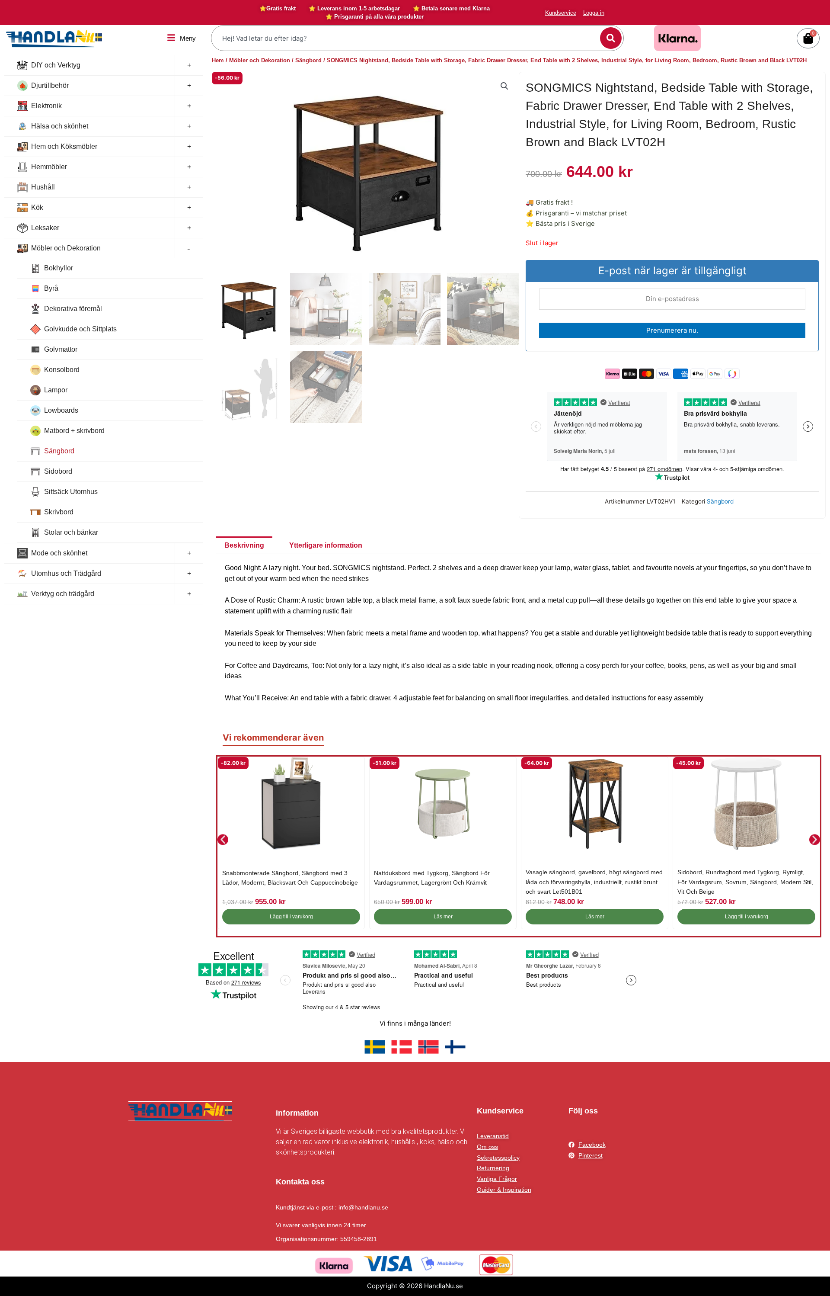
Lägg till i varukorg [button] (291, 917)
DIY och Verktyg (55, 65)
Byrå (51, 288)
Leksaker (45, 227)
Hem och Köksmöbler (64, 146)
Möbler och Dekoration (66, 248)
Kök (37, 207)
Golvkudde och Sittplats (80, 329)
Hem (218, 60)
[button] (504, 86)
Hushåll (43, 187)
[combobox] (406, 38)
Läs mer (443, 917)
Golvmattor (60, 349)
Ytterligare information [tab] (325, 545)
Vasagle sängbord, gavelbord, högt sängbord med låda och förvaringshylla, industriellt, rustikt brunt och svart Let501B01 (594, 882)
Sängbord (59, 451)
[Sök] (611, 38)
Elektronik (46, 105)
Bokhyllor (58, 268)
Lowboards (61, 410)
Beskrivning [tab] (244, 545)
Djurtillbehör (50, 85)
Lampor (55, 390)
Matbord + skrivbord (74, 430)
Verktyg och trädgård (62, 593)
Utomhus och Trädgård (66, 573)
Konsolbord (62, 369)
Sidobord (58, 471)
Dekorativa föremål (73, 308)
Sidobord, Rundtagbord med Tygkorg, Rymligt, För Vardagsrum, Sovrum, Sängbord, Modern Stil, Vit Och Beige (745, 882)
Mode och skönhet (59, 553)
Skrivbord (58, 512)
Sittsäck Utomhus (71, 491)
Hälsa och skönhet (59, 126)
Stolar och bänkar (71, 532)
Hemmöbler (49, 166)
